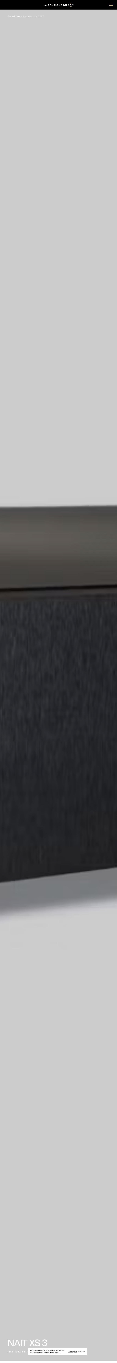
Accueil (11, 16)
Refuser (81, 1351)
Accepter (72, 1351)
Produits (21, 16)
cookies (56, 1353)
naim (30, 16)
